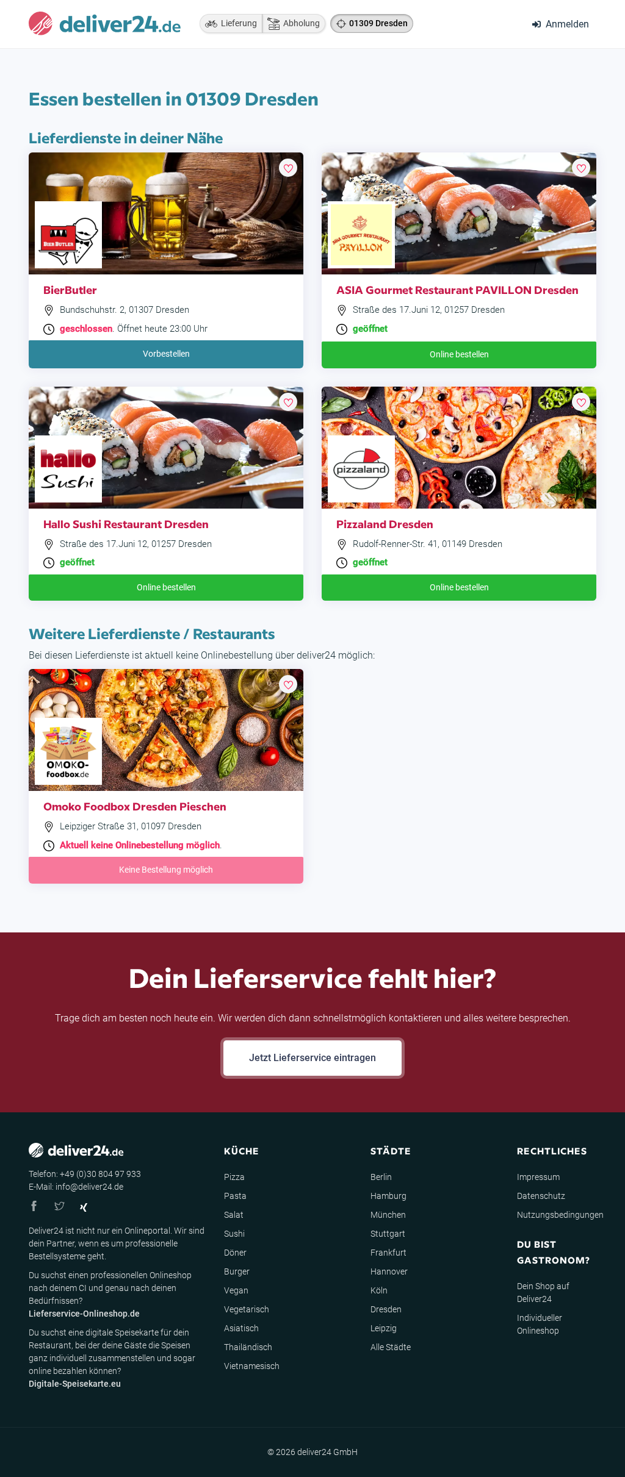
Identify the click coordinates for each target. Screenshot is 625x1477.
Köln (379, 1290)
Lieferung (237, 23)
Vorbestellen (166, 354)
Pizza (234, 1177)
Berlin (381, 1177)
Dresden (386, 1309)
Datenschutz (541, 1196)
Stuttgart (387, 1234)
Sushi (234, 1234)
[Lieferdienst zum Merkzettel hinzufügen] (288, 168)
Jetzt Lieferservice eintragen (312, 1058)
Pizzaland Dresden (384, 523)
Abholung (300, 23)
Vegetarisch (246, 1309)
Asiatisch (241, 1328)
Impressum (538, 1177)
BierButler (70, 289)
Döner (235, 1252)
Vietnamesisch (252, 1366)
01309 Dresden (378, 23)
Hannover (389, 1271)
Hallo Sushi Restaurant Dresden (126, 523)
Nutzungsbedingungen (560, 1215)
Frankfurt (388, 1252)
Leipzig (383, 1328)
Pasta (235, 1196)
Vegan (236, 1290)
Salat (234, 1215)
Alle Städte (390, 1347)
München (388, 1215)
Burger (237, 1271)
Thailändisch (248, 1347)
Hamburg (388, 1196)
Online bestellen (459, 354)
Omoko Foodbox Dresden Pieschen (134, 806)
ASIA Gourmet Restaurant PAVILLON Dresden (457, 289)
